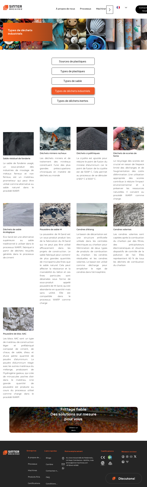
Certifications (34, 483)
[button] (85, 9)
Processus (32, 464)
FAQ (48, 477)
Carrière (49, 464)
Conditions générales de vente (52, 484)
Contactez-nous (52, 471)
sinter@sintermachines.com (77, 463)
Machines (32, 470)
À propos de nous (35, 457)
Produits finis (34, 477)
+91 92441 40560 (72, 465)
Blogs (48, 458)
